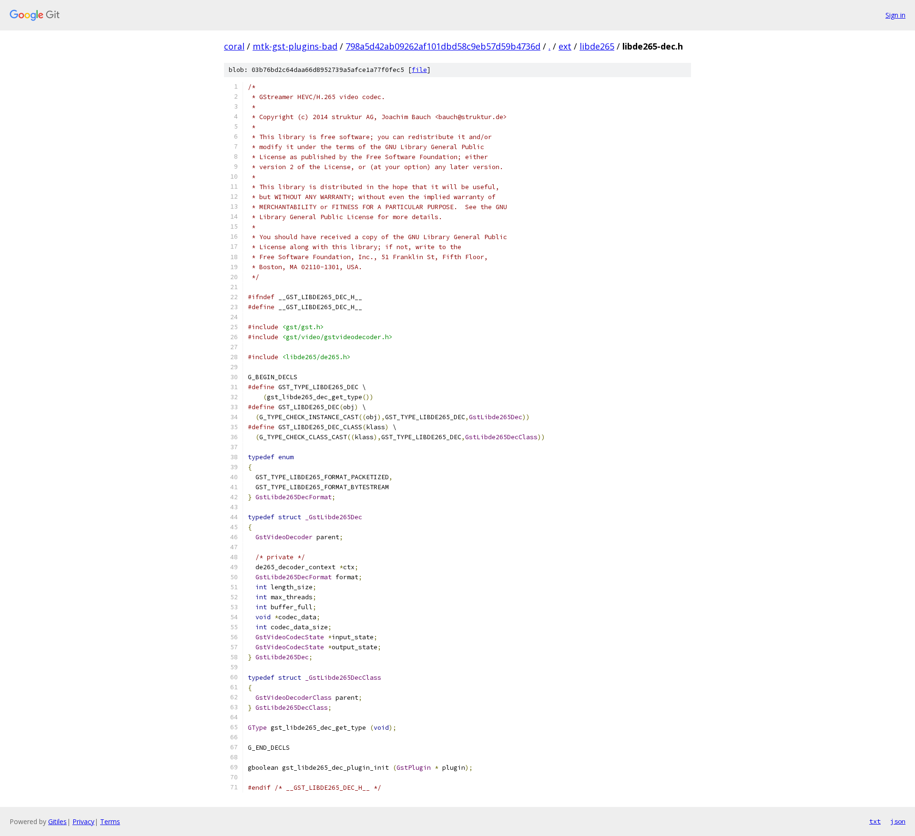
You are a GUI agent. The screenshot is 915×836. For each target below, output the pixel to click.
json (897, 821)
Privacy (83, 821)
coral (234, 46)
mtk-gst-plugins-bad (295, 46)
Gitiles (57, 821)
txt (875, 821)
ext (565, 46)
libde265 (597, 46)
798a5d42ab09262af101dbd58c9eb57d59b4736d (443, 46)
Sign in (895, 15)
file (419, 70)
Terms (110, 821)
